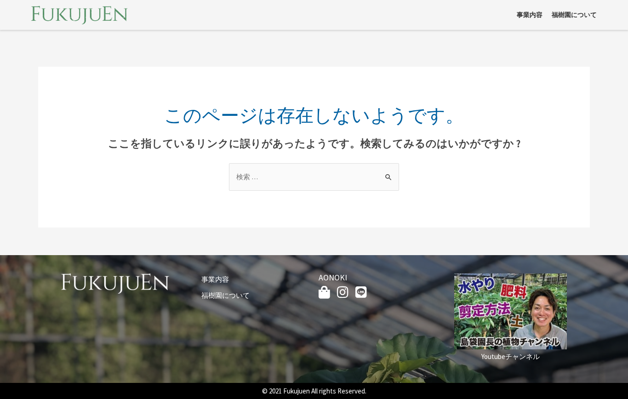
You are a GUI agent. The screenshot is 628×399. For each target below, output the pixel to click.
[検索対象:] (314, 176)
